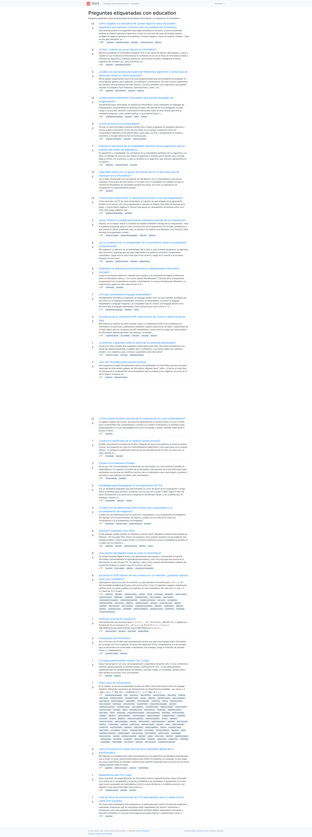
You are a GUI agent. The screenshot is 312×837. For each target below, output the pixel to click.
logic (125, 695)
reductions (135, 335)
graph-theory (134, 724)
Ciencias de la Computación (116, 3)
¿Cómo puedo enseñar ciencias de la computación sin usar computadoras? (142, 418)
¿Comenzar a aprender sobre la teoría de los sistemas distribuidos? (137, 342)
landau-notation (181, 594)
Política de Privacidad (104, 834)
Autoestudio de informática (114, 638)
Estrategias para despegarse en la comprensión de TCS (131, 485)
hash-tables (132, 631)
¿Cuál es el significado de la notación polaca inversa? (129, 440)
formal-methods (111, 478)
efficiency (179, 606)
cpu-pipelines (172, 600)
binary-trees (159, 736)
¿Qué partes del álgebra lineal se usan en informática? (130, 553)
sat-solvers (103, 718)
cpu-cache (161, 600)
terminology (110, 287)
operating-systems (105, 603)
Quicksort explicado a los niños (117, 530)
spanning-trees (106, 739)
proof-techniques (116, 727)
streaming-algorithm (152, 718)
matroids (163, 727)
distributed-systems (136, 355)
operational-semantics (107, 707)
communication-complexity (108, 600)
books (168, 724)
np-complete (125, 335)
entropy (143, 698)
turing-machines (129, 704)
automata (133, 721)
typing (136, 116)
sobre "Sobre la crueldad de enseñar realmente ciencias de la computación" (142, 220)
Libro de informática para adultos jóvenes (122, 362)
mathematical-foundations (144, 568)
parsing (164, 701)
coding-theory (113, 724)
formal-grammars (143, 701)
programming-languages (114, 116)
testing (149, 594)
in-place (165, 718)
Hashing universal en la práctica (117, 618)
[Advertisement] (138, 400)
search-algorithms (124, 715)
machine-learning (130, 594)
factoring (112, 718)
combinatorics (169, 606)
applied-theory (145, 261)
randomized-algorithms (135, 718)
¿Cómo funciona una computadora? (119, 123)
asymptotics (169, 594)
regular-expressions (158, 721)
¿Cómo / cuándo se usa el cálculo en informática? (127, 49)
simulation (116, 710)
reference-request (112, 235)
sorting (150, 546)
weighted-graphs (124, 733)
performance (169, 609)
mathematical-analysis (123, 65)
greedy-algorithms (151, 727)
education (134, 42)
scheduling (128, 597)
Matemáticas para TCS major (115, 775)
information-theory (131, 698)
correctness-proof (147, 42)
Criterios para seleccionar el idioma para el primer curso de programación (141, 197)
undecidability (117, 742)
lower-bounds (168, 597)
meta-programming (153, 713)
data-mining (172, 695)
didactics (158, 42)
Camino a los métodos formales (117, 463)
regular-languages (153, 715)
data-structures (120, 91)
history (136, 310)
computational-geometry (128, 600)
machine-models (105, 710)
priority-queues (163, 733)
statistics (142, 594)
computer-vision (121, 524)
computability (110, 500)
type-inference (146, 695)
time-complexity (155, 597)
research (144, 116)
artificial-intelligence (141, 609)
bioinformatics (143, 768)
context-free (155, 701)
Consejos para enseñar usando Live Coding (124, 660)
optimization (118, 597)
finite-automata (144, 721)
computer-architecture (113, 139)
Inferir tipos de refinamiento (115, 682)
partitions (102, 609)
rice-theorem (128, 742)
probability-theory (136, 710)
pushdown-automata (129, 736)
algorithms (110, 42)
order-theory (103, 698)
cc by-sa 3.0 (200, 831)
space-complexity (179, 698)
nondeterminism (142, 704)
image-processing (135, 524)
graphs (125, 710)
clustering (181, 695)
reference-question (139, 139)
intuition (129, 500)
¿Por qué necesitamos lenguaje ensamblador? (125, 294)
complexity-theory (121, 165)
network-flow (173, 739)
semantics (172, 704)
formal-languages (117, 701)
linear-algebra (119, 568)
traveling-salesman (162, 730)
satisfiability (127, 609)
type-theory (134, 695)
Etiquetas (135, 3)
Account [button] (219, 3)
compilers (102, 715)
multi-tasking (119, 603)
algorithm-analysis (122, 42)
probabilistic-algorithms (107, 733)
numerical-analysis (105, 721)
